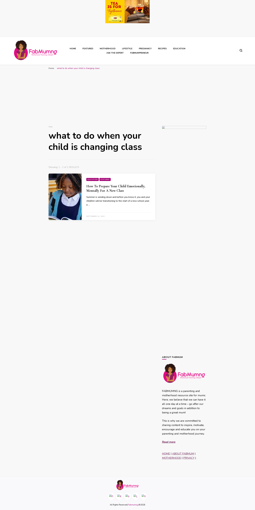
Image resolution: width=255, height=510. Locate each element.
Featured (87, 48)
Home (73, 48)
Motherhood (108, 48)
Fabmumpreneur (139, 52)
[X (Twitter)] (119, 496)
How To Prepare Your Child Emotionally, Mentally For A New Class (115, 188)
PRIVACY (188, 458)
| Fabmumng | (133, 504)
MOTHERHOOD (171, 458)
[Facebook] (111, 496)
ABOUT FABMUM (183, 453)
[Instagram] (127, 496)
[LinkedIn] (135, 496)
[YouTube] (143, 496)
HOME (166, 453)
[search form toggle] (241, 50)
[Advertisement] (127, 95)
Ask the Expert (115, 52)
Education (179, 48)
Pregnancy (145, 48)
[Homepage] (127, 485)
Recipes (162, 48)
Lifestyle (127, 48)
